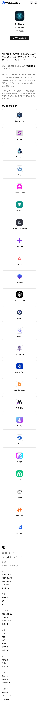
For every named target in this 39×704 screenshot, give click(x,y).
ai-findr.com (19, 28)
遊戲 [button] (3, 601)
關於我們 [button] (5, 660)
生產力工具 (19, 31)
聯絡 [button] (3, 640)
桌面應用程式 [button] (6, 575)
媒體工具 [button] (5, 666)
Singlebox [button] (5, 588)
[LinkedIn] (6, 553)
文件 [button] (3, 637)
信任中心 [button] (5, 676)
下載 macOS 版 (20, 38)
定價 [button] (3, 633)
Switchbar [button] (5, 585)
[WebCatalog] (3, 547)
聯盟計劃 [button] (5, 647)
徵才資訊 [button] (5, 663)
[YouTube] (9, 553)
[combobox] (14, 557)
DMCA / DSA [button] (6, 695)
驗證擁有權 (31, 66)
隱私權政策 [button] (5, 679)
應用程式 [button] (5, 597)
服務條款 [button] (5, 692)
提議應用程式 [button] (6, 620)
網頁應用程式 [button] (6, 581)
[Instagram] (13, 553)
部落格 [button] (4, 643)
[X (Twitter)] (3, 553)
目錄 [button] (3, 604)
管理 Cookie (5, 562)
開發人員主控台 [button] (7, 614)
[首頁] (11, 3)
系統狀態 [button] (5, 650)
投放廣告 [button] (5, 624)
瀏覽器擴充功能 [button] (7, 578)
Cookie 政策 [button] (6, 683)
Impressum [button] (6, 699)
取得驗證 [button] (5, 617)
